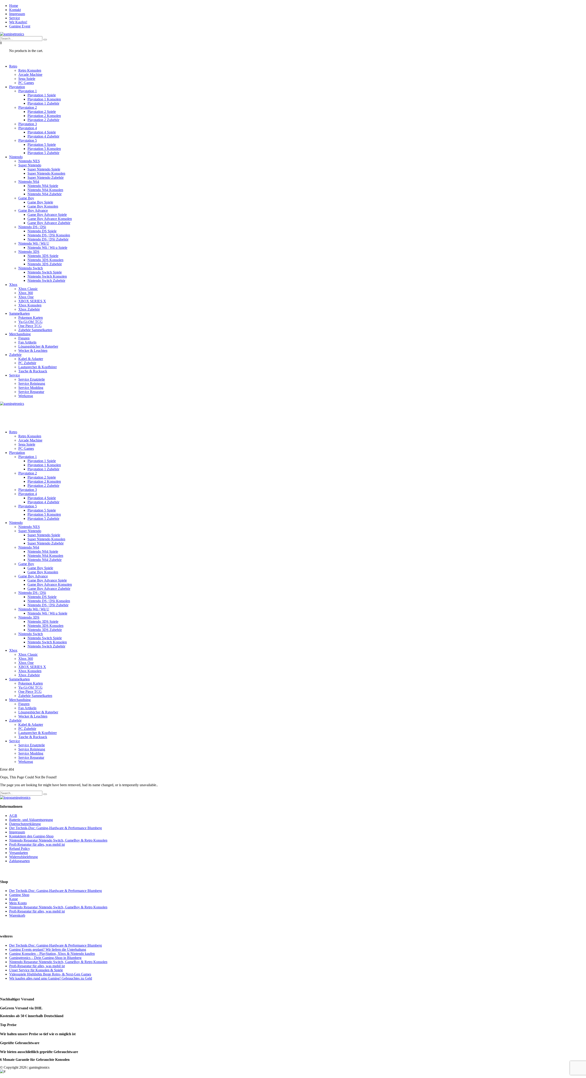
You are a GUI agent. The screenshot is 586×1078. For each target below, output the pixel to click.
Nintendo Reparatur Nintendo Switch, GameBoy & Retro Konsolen (58, 840)
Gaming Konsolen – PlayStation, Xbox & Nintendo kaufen (52, 954)
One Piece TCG (30, 326)
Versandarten (18, 853)
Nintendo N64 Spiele (42, 186)
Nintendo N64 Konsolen (45, 190)
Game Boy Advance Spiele (47, 215)
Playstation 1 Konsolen (44, 99)
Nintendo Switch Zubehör (46, 280)
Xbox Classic (28, 289)
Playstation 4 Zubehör (43, 136)
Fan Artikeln (27, 342)
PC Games (26, 83)
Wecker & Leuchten (32, 350)
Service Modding (30, 388)
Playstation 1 (27, 91)
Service (14, 18)
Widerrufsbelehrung (23, 857)
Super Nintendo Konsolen (46, 173)
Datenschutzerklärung (25, 824)
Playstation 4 (27, 128)
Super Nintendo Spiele (43, 169)
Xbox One (26, 297)
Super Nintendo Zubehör (45, 177)
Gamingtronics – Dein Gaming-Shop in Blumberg (45, 958)
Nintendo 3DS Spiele (42, 256)
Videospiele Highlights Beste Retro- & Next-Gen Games (50, 974)
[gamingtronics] (12, 34)
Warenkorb (17, 915)
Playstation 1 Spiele (41, 95)
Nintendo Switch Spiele (44, 272)
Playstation (17, 87)
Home (13, 6)
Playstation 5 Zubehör (43, 153)
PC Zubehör (27, 363)
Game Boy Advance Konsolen (49, 219)
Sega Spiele (26, 79)
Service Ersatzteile (31, 379)
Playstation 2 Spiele (41, 112)
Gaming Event (19, 26)
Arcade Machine (30, 74)
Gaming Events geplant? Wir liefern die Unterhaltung (47, 949)
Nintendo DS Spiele (42, 231)
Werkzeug (25, 396)
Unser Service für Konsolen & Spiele (36, 970)
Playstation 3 (27, 124)
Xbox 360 (25, 293)
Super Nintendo (29, 165)
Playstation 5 (27, 140)
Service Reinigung (31, 383)
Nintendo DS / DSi (32, 227)
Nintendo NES (29, 161)
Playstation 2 (27, 107)
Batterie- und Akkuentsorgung (31, 820)
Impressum (17, 14)
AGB (13, 816)
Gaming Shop (19, 895)
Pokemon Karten (30, 318)
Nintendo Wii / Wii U (33, 243)
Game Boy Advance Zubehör (48, 223)
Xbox (13, 285)
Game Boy (26, 198)
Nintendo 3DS (28, 252)
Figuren (24, 338)
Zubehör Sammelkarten (35, 330)
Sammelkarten (19, 313)
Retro (13, 66)
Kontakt (15, 10)
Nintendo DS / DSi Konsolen (48, 235)
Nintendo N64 (28, 182)
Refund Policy (19, 848)
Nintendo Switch (30, 268)
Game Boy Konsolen (42, 206)
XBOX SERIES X (32, 301)
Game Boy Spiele (40, 202)
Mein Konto (18, 903)
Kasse (13, 899)
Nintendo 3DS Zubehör (44, 264)
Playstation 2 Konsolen (44, 116)
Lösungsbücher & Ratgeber (38, 346)
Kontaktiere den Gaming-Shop (31, 836)
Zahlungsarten (19, 861)
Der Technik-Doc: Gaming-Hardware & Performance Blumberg (55, 828)
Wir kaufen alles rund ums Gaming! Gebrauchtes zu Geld (50, 978)
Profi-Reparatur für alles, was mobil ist (37, 844)
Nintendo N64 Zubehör (44, 194)
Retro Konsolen (29, 70)
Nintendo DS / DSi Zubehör (47, 239)
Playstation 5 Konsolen (44, 149)
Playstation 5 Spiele (41, 144)
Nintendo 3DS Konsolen (45, 260)
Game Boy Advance (33, 210)
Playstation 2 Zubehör (43, 120)
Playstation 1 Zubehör (43, 103)
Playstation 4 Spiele (41, 132)
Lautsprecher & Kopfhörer (37, 367)
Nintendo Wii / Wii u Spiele (47, 247)
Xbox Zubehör (29, 309)
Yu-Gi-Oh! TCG (30, 322)
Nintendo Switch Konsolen (47, 276)
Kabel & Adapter (30, 359)
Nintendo (16, 157)
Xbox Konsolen (29, 305)
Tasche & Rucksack (32, 371)
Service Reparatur (31, 392)
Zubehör (15, 355)
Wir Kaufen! (18, 22)
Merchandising (20, 334)
